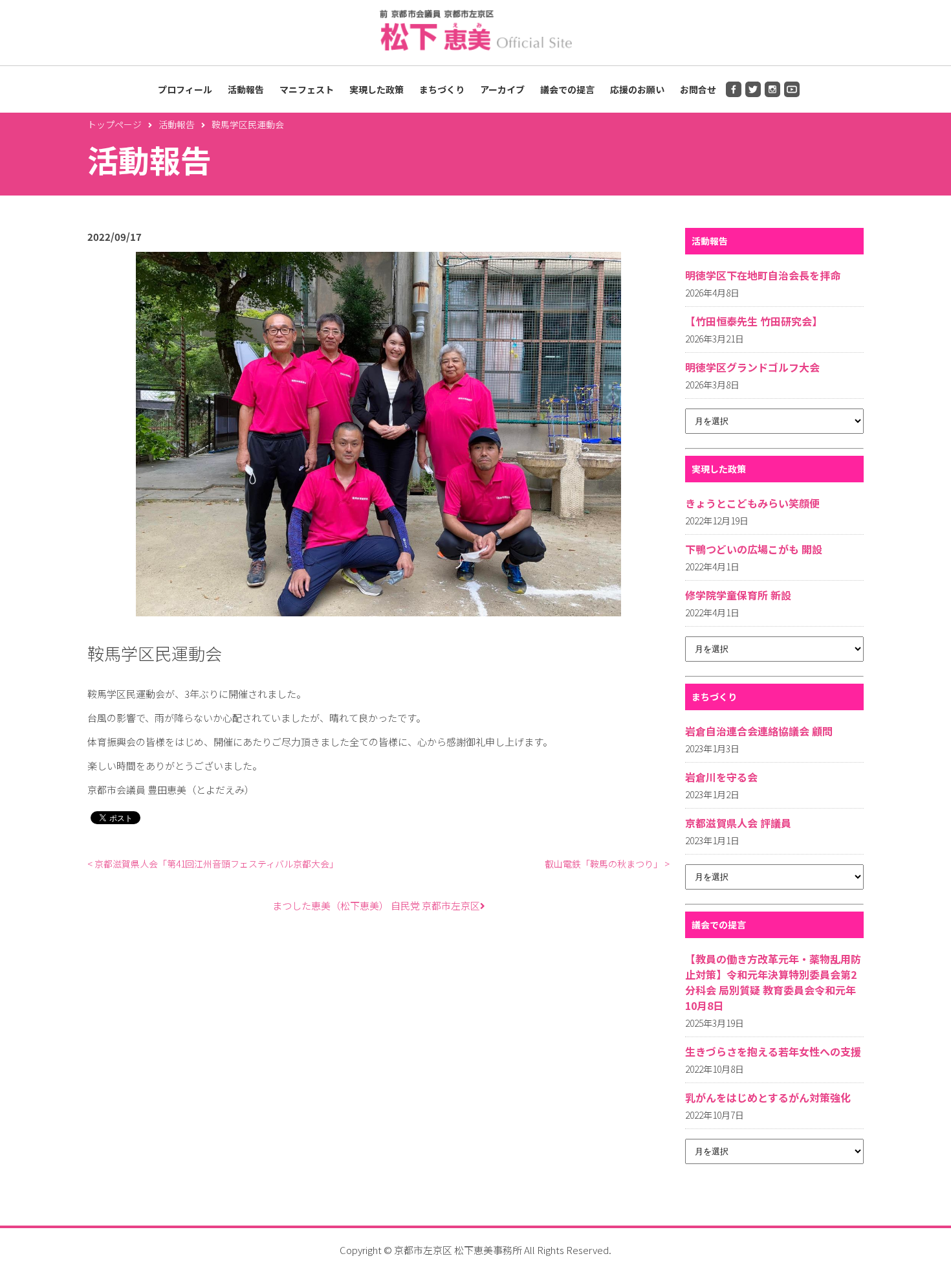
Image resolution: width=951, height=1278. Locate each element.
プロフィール (185, 89)
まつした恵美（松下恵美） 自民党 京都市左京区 (376, 905)
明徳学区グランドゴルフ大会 (752, 367)
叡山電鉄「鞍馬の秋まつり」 (607, 863)
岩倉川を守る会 (721, 777)
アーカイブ (502, 89)
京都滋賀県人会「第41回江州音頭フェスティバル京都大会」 (212, 863)
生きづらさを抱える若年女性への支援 (773, 1051)
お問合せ (698, 89)
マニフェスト (306, 89)
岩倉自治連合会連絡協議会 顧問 (759, 731)
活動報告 (246, 89)
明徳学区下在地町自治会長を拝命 (762, 275)
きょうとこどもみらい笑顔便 (752, 503)
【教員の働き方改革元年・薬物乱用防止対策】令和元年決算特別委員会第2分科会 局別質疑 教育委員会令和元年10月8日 (773, 982)
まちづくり (442, 89)
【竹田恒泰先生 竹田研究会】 (753, 321)
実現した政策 (376, 89)
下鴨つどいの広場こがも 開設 (753, 549)
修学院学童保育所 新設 (738, 595)
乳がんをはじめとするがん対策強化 (768, 1097)
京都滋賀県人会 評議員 (738, 823)
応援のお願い (637, 89)
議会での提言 (567, 89)
